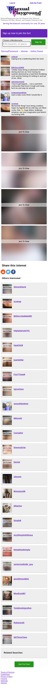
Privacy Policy (6, 677)
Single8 (17, 520)
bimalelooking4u (22, 550)
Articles (4, 683)
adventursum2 (17, 82)
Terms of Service (7, 672)
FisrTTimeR (19, 374)
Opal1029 (18, 345)
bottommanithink (18, 93)
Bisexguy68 (19, 491)
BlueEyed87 (20, 593)
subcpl (14, 57)
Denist (17, 462)
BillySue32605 (17, 68)
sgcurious (19, 389)
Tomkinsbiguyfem (22, 608)
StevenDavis (20, 287)
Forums (4, 679)
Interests (4, 681)
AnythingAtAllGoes (23, 535)
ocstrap (14, 104)
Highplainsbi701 (22, 331)
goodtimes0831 (21, 579)
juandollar (19, 360)
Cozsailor (18, 433)
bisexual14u (20, 447)
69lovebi (18, 418)
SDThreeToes (20, 637)
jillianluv (18, 506)
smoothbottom (21, 404)
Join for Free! (36, 3)
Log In (12, 3)
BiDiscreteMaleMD (23, 316)
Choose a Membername (12, 40)
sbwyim (17, 477)
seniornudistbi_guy (23, 564)
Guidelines (5, 674)
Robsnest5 (19, 623)
